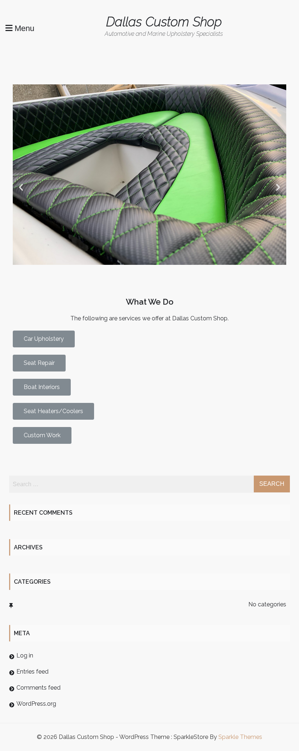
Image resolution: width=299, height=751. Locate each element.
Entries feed (32, 671)
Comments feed (38, 687)
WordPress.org (36, 703)
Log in (24, 655)
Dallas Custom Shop (164, 21)
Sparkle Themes (240, 736)
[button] (21, 186)
